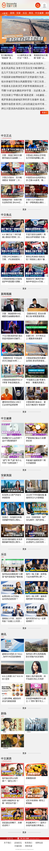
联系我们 (28, 843)
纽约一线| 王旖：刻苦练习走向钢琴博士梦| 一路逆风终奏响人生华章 (36, 575)
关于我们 (7, 843)
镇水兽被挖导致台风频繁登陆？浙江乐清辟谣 (24, 81)
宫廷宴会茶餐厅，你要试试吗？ (12, 824)
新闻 (12, 13)
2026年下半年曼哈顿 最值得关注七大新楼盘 (36, 496)
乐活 (25, 13)
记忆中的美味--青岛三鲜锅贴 (35, 801)
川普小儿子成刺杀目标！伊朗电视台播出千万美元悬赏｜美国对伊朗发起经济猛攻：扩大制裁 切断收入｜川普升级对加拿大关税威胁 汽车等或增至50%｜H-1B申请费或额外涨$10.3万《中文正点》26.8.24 (36, 201)
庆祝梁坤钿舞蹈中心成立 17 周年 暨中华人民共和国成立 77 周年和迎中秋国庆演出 (36, 700)
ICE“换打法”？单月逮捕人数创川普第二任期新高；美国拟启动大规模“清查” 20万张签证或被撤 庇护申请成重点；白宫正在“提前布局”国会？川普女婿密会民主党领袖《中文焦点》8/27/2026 (12, 235)
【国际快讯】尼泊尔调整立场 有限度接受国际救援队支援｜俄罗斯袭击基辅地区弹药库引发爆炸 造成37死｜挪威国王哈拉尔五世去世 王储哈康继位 (36, 315)
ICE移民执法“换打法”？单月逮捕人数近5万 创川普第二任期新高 (24, 56)
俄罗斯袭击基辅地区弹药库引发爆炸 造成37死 (24, 99)
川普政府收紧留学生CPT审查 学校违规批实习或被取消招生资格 (12, 381)
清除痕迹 (28, 846)
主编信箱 (18, 846)
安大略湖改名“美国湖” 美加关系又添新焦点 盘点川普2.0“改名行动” (8, 56)
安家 (18, 13)
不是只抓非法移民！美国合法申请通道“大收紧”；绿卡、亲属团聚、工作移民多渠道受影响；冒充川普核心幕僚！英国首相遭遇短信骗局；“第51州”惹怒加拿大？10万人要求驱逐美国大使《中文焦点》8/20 (36, 235)
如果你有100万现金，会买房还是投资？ (11, 597)
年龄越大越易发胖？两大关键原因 (36, 461)
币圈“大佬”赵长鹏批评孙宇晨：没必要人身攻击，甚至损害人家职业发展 (24, 90)
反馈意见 (18, 843)
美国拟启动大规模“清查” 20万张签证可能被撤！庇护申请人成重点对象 (41, 56)
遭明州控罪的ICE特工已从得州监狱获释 (11, 403)
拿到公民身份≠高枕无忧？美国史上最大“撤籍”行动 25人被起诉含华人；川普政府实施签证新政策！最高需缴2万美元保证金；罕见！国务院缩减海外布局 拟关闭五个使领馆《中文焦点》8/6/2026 (36, 258)
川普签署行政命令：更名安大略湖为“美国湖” (36, 403)
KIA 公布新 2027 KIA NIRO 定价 (12, 677)
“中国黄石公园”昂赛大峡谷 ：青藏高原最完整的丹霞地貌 (36, 381)
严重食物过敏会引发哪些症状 (36, 439)
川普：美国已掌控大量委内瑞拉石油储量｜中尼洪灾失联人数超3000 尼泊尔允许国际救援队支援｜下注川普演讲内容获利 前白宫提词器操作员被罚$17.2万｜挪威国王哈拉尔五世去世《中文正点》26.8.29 (12, 156)
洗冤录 (4, 731)
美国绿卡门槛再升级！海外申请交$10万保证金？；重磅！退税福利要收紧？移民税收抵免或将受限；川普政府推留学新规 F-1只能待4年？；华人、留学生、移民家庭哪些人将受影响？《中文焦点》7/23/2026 (36, 280)
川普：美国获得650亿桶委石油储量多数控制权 (12, 315)
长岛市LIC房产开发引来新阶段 (11, 496)
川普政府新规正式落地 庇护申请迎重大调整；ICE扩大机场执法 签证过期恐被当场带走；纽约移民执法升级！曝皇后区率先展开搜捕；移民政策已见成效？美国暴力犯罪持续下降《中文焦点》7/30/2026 (12, 280)
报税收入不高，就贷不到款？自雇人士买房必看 (12, 620)
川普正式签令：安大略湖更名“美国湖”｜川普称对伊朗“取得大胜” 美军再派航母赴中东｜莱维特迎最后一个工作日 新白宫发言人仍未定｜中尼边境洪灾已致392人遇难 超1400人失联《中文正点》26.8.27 (12, 179)
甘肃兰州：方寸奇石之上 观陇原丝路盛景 (36, 337)
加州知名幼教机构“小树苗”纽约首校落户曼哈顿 (12, 575)
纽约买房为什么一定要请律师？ (36, 619)
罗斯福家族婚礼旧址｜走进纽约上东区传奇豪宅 (36, 540)
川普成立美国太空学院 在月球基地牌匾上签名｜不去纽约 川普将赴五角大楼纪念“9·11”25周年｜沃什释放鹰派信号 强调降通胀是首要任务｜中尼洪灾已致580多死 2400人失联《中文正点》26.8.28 (36, 156)
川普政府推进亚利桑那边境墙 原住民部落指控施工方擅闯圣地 (36, 359)
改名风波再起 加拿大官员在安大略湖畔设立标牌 (24, 68)
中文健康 (39, 13)
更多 (44, 112)
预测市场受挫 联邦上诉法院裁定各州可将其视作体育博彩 (24, 104)
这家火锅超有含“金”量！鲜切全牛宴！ (11, 801)
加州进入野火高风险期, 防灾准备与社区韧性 (36, 655)
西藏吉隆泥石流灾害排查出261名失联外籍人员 (24, 63)
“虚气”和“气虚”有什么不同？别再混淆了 (12, 461)
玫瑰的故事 (5, 748)
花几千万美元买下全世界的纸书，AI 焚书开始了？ (24, 72)
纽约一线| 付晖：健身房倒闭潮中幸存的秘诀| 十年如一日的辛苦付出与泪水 (36, 597)
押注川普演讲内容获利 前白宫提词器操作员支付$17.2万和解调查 (24, 108)
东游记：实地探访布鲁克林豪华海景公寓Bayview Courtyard (12, 518)
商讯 (31, 13)
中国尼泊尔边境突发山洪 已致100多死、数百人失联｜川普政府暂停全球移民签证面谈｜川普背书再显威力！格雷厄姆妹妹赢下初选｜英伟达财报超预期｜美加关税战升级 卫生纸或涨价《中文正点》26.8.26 (36, 179)
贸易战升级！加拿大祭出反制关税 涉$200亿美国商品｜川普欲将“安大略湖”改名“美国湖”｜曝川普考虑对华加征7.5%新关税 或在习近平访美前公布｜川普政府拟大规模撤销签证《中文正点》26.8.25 (12, 201)
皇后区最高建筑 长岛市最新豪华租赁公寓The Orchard (12, 540)
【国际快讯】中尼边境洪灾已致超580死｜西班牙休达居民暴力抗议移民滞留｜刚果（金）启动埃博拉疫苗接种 (12, 359)
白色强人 (29, 731)
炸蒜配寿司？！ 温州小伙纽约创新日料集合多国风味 (36, 824)
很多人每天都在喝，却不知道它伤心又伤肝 (36, 677)
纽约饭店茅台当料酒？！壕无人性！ (10, 779)
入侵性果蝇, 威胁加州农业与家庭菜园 (11, 699)
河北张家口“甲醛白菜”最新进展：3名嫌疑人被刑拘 (24, 95)
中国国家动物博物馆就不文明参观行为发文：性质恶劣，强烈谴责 (24, 77)
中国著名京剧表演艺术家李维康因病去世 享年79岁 (24, 86)
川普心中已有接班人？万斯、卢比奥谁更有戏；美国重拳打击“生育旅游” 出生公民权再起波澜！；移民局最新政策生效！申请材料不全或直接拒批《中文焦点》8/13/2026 (12, 258)
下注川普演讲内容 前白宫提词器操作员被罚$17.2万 (12, 337)
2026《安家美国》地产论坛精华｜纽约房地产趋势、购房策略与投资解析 (36, 518)
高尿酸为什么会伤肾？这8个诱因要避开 (12, 439)
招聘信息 (39, 843)
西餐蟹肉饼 (31, 778)
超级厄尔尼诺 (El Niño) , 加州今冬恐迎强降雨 (12, 655)
